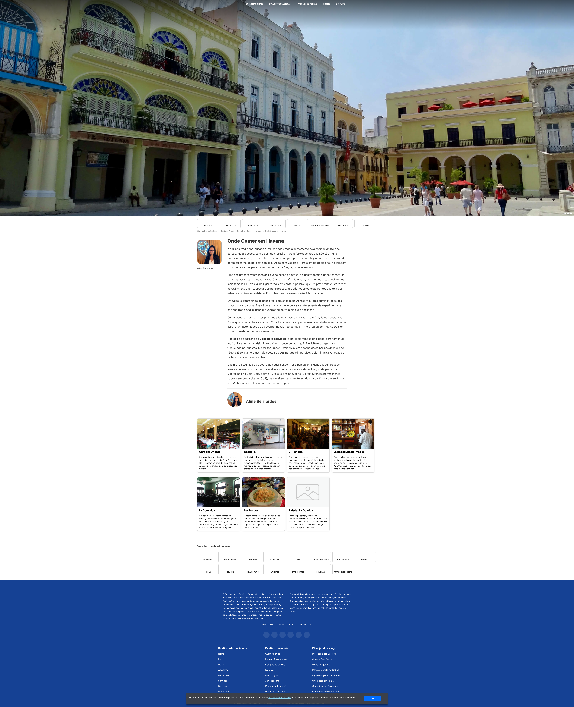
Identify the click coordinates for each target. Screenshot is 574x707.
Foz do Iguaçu (272, 675)
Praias (297, 226)
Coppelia (250, 451)
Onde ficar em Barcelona (325, 686)
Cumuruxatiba (272, 653)
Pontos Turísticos (320, 226)
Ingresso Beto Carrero (324, 653)
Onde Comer (342, 226)
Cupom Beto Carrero (323, 659)
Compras (320, 572)
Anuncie (283, 624)
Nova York (223, 691)
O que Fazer (275, 226)
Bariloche (223, 686)
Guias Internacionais (280, 4)
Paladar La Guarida (301, 510)
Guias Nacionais (254, 4)
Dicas (208, 572)
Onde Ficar (253, 226)
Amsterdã (223, 670)
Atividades (275, 572)
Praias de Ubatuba (275, 691)
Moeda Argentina (321, 664)
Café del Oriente (209, 451)
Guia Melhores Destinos (225, 4)
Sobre (265, 624)
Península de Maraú (275, 686)
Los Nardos (251, 510)
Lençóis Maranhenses (276, 659)
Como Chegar (230, 226)
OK (372, 698)
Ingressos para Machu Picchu (327, 675)
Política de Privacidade (279, 697)
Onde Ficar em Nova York (325, 691)
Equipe (273, 624)
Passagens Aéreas (307, 4)
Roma (221, 653)
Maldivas (270, 670)
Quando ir (207, 226)
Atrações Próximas (343, 572)
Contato (340, 4)
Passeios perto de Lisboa (325, 670)
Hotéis (326, 4)
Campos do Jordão (275, 664)
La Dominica (207, 510)
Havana (568, 213)
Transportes (298, 572)
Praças (230, 572)
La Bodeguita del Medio (349, 451)
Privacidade (306, 624)
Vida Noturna (253, 572)
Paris (221, 659)
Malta (221, 664)
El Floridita (296, 451)
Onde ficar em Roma (323, 680)
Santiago (223, 680)
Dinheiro (365, 560)
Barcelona (223, 675)
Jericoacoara (272, 680)
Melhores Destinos (320, 586)
